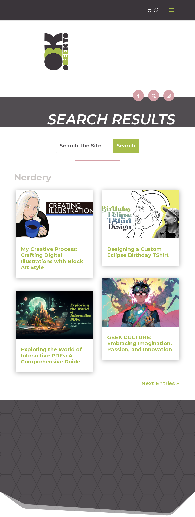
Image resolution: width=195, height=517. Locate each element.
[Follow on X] (153, 95)
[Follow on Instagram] (168, 95)
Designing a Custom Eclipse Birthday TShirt (138, 252)
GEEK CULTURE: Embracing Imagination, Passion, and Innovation (139, 343)
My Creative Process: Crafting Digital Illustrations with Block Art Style (52, 258)
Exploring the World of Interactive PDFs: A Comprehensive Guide (51, 355)
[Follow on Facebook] (138, 95)
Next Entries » (160, 383)
